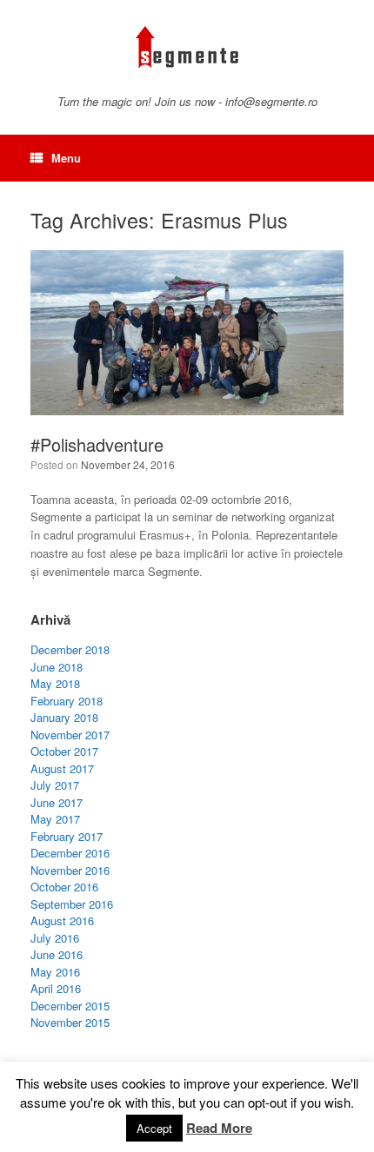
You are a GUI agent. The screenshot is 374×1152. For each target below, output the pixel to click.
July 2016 (54, 938)
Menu (66, 157)
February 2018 (66, 700)
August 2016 (62, 920)
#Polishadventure (97, 444)
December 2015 (70, 1005)
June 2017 (56, 802)
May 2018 (55, 683)
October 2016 (64, 886)
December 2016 (70, 852)
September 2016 (71, 904)
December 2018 (70, 649)
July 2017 (54, 785)
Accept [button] (154, 1128)
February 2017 (66, 836)
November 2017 (70, 734)
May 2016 (55, 971)
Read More (219, 1127)
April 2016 (55, 988)
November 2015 (70, 1022)
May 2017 (55, 819)
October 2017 (64, 751)
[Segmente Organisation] (187, 47)
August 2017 (62, 768)
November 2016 (70, 870)
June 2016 (56, 954)
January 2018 (64, 717)
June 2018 (56, 667)
